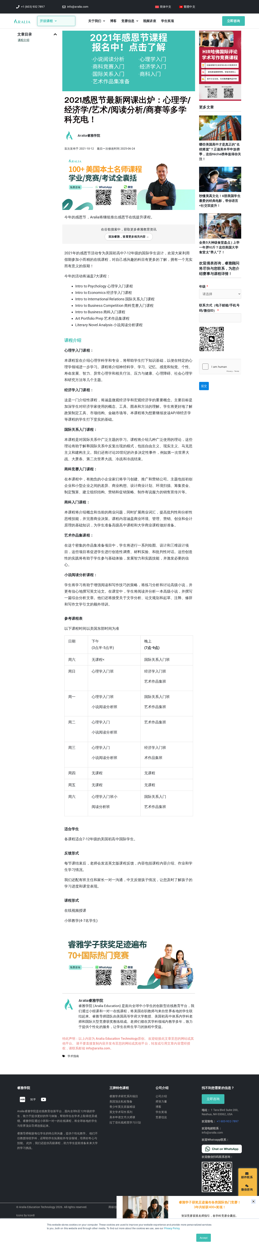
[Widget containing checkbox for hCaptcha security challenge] (220, 366)
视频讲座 (149, 21)
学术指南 (73, 1056)
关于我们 (94, 21)
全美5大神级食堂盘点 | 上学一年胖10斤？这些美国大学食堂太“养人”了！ (219, 247)
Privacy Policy (171, 1228)
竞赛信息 (127, 21)
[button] (55, 34)
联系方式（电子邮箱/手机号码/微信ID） (219, 307)
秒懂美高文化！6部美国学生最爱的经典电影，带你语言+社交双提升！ (219, 200)
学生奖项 (167, 21)
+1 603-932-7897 (228, 1121)
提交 (204, 386)
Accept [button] (203, 1237)
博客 (113, 21)
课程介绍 (23, 40)
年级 (203, 286)
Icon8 (31, 1215)
